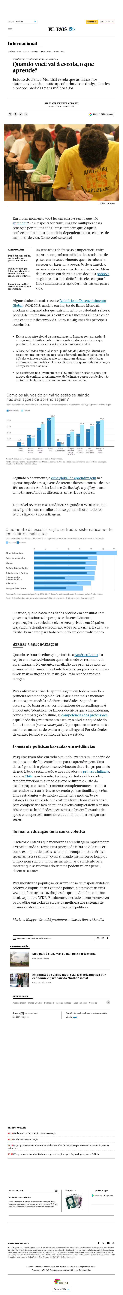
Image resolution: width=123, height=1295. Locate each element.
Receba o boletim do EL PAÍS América (34, 938)
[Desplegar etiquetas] (108, 1002)
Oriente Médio (46, 52)
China (56, 52)
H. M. (34, 983)
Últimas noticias (17, 1128)
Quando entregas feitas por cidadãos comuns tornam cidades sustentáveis (19, 272)
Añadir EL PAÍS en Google (103, 114)
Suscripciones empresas (59, 1270)
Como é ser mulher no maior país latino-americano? (19, 286)
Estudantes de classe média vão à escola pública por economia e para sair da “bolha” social (69, 977)
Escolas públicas (63, 1003)
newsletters (16, 1191)
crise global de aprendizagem (73, 478)
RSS (71, 1270)
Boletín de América (20, 1198)
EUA (62, 52)
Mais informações (20, 1017)
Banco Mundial (35, 1003)
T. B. (39, 983)
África (26, 52)
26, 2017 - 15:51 (65, 106)
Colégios (93, 1003)
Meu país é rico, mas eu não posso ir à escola (64, 954)
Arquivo (69, 1191)
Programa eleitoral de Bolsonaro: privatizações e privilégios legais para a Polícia (56, 1154)
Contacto (30, 1267)
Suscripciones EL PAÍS (40, 1270)
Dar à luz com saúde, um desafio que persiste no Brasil (19, 258)
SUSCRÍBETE (92, 22)
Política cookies (66, 1267)
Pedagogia (49, 1003)
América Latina (14, 52)
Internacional (22, 43)
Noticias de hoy (85, 1270)
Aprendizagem (19, 1003)
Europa (35, 52)
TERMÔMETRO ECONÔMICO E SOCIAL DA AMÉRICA (34, 59)
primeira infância (96, 771)
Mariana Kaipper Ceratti (61, 103)
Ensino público (80, 1003)
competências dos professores (84, 715)
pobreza (103, 274)
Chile (29, 776)
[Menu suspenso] (10, 29)
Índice (76, 1270)
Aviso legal (55, 1267)
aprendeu (20, 223)
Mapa (93, 1267)
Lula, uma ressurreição (26, 1139)
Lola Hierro (37, 958)
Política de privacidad (82, 1267)
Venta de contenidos (42, 1267)
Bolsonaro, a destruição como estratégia (35, 1133)
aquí (75, 1017)
